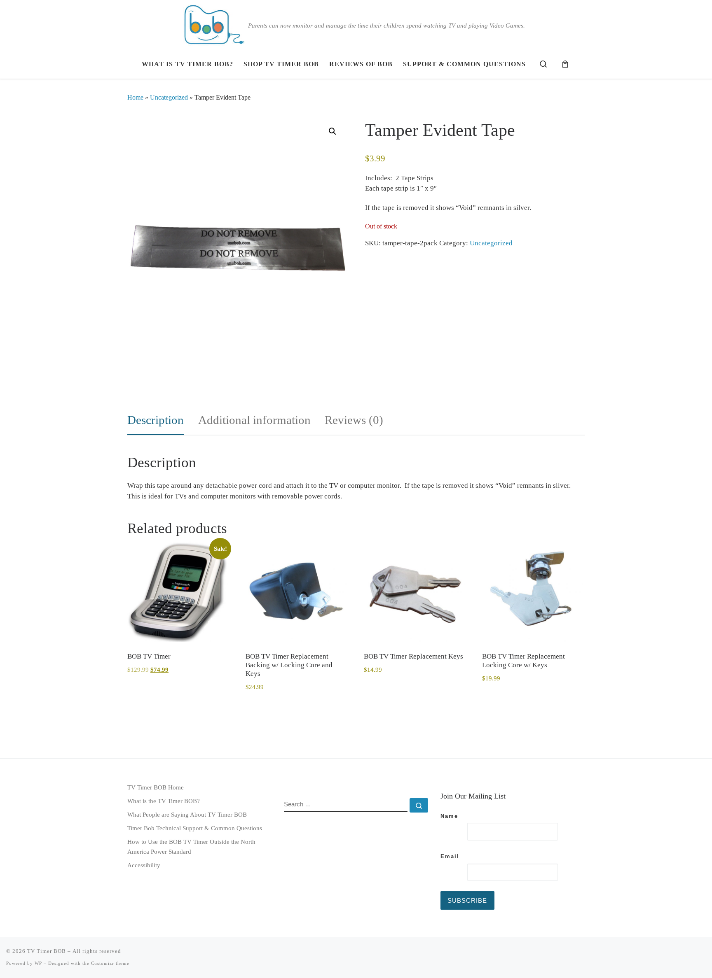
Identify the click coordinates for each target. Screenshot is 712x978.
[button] (332, 131)
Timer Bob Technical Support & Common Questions (194, 827)
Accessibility (143, 865)
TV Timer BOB (46, 951)
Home (135, 97)
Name (449, 816)
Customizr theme (110, 963)
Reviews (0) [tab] (354, 419)
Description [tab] (155, 419)
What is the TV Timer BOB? (163, 800)
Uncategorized (169, 97)
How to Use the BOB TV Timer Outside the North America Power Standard (191, 846)
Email (449, 856)
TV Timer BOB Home (155, 787)
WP (38, 963)
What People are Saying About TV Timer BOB (187, 814)
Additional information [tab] (254, 419)
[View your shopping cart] (565, 64)
